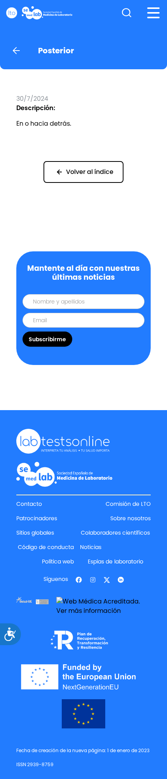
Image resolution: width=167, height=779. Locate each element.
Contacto (29, 504)
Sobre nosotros (130, 518)
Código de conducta (46, 547)
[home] (39, 12)
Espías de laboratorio (115, 561)
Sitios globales (35, 533)
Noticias (90, 547)
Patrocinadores (36, 518)
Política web (58, 561)
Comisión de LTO (128, 504)
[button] (153, 13)
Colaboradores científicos (115, 533)
